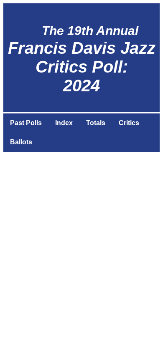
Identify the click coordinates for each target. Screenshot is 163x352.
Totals (95, 122)
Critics (129, 122)
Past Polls (26, 122)
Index (64, 122)
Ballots (21, 142)
